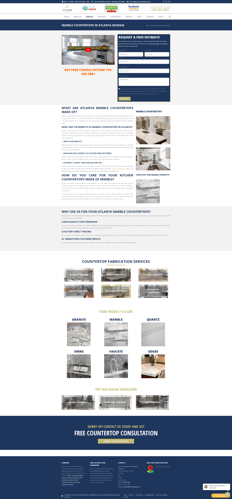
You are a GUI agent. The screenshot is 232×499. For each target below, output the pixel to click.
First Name (122, 50)
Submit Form (124, 98)
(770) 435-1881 (154, 44)
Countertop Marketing (107, 495)
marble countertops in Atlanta (120, 169)
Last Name (148, 50)
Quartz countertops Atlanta (70, 478)
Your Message (123, 76)
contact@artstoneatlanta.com (131, 487)
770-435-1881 (160, 9)
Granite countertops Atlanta (75, 475)
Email (120, 58)
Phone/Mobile (123, 67)
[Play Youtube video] (88, 50)
